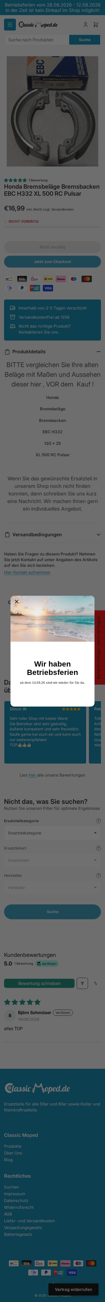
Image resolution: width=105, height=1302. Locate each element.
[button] (17, 602)
